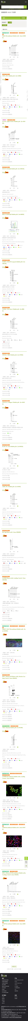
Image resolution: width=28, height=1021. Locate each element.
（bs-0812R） (13, 446)
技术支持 (26, 862)
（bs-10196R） (13, 122)
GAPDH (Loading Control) (18, 983)
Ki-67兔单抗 (16, 986)
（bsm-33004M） (11, 532)
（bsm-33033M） (14, 579)
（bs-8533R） (13, 727)
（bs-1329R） (12, 76)
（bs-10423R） (13, 403)
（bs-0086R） (13, 310)
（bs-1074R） (13, 355)
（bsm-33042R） (14, 873)
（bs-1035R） (11, 486)
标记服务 (3, 989)
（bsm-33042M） (13, 677)
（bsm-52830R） (14, 36)
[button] (17, 95)
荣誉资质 (3, 998)
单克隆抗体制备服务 (5, 981)
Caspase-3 (16, 984)
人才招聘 (3, 1001)
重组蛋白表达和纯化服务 (5, 986)
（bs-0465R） (13, 214)
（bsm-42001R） (14, 924)
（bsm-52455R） (14, 630)
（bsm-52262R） (13, 777)
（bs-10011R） (13, 169)
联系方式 (3, 1003)
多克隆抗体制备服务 (5, 983)
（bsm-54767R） (13, 828)
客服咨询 (26, 858)
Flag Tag (16, 981)
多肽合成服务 (4, 984)
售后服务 (16, 998)
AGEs (15, 989)
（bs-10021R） (13, 262)
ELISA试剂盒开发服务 (5, 992)
